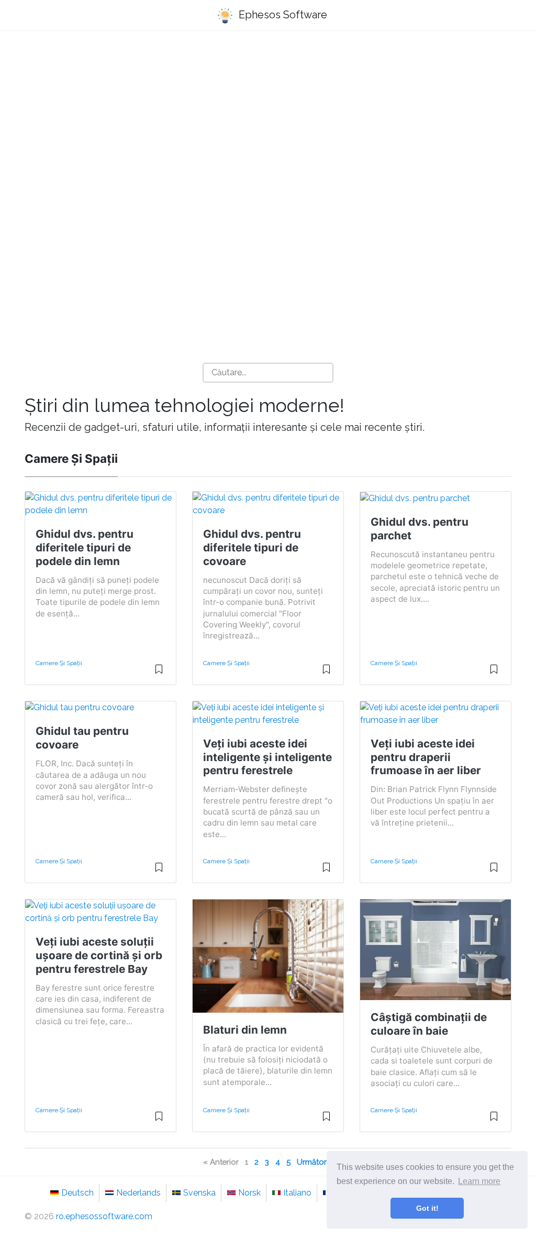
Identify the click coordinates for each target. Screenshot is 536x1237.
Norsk (249, 1193)
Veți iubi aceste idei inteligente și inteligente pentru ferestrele (267, 757)
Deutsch (77, 1193)
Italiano (297, 1193)
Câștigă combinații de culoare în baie (429, 1024)
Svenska (199, 1193)
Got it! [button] (427, 1208)
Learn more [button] (479, 1181)
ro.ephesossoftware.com (104, 1216)
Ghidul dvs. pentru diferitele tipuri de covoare (252, 547)
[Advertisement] (268, 121)
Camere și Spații (59, 663)
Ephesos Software (281, 14)
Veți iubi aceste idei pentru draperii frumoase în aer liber (426, 757)
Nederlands (138, 1193)
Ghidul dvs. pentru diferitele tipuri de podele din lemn (84, 547)
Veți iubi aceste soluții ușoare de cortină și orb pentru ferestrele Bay (99, 955)
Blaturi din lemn (245, 1029)
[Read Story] (158, 673)
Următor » (315, 1161)
